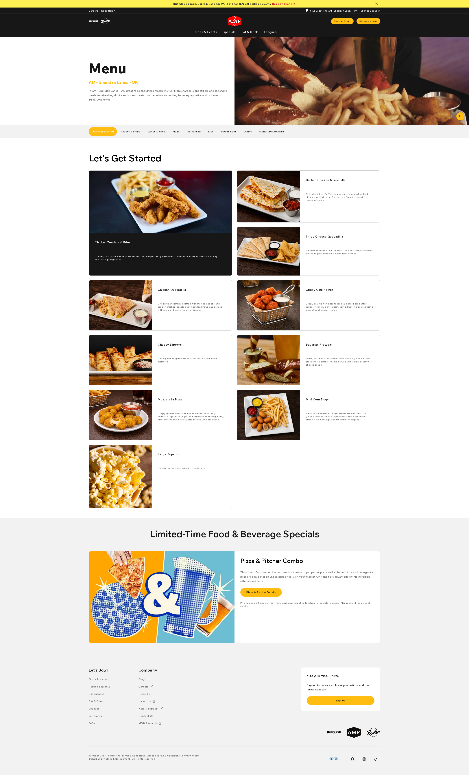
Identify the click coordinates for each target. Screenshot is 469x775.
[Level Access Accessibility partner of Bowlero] (334, 758)
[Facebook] (352, 759)
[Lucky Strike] (93, 21)
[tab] (103, 131)
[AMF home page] (234, 21)
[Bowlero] (105, 21)
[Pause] (460, 116)
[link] (342, 21)
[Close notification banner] (377, 3)
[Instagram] (364, 759)
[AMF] (354, 732)
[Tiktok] (376, 759)
